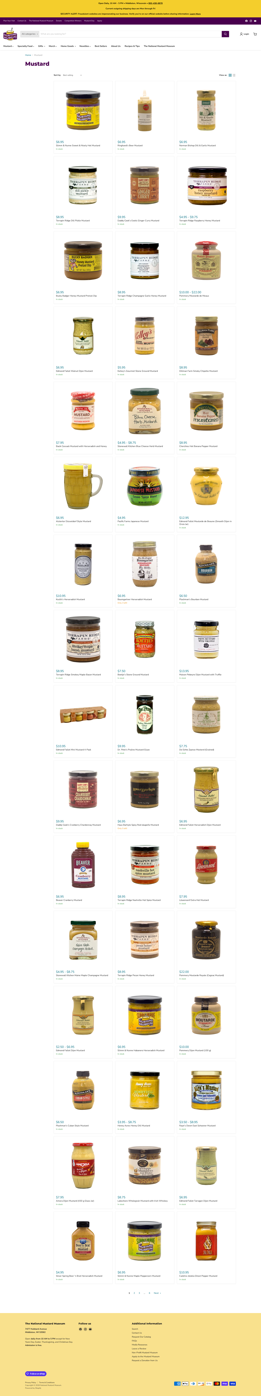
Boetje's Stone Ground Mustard (133, 674)
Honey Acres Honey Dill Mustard (134, 1125)
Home (28, 55)
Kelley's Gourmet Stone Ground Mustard (138, 371)
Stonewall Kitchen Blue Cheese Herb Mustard (140, 446)
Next (156, 1293)
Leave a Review (139, 1348)
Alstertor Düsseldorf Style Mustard (73, 521)
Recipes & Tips (132, 46)
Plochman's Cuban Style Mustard (72, 1125)
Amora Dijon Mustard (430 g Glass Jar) (75, 1200)
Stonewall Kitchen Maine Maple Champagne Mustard (82, 975)
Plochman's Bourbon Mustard (193, 599)
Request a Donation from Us (145, 1360)
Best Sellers (101, 46)
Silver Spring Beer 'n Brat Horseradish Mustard (79, 1275)
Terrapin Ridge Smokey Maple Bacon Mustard (78, 674)
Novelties (85, 46)
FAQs (134, 1340)
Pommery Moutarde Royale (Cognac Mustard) (201, 975)
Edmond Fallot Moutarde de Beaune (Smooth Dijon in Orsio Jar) (205, 523)
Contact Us (22, 21)
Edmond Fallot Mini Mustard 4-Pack (73, 749)
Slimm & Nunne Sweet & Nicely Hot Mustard (78, 145)
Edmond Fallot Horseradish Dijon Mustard (199, 824)
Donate (59, 21)
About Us (116, 46)
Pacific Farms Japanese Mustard (133, 521)
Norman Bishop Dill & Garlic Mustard (197, 145)
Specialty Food (25, 46)
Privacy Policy (30, 1382)
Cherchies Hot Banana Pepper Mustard (198, 446)
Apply (99, 21)
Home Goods (67, 46)
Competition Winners (73, 21)
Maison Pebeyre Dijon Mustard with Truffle (200, 674)
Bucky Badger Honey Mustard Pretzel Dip (76, 295)
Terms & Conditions (47, 1382)
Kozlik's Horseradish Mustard (70, 599)
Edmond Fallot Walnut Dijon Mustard (74, 371)
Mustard (7, 46)
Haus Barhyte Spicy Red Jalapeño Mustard (138, 824)
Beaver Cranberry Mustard (69, 900)
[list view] (234, 75)
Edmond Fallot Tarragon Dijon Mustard (198, 1200)
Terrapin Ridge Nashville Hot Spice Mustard (139, 900)
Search (135, 1329)
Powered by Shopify (33, 1388)
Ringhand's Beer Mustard (130, 145)
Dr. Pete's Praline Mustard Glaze (134, 749)
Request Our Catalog (141, 1336)
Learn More (195, 13)
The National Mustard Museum (41, 21)
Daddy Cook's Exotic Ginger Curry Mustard (138, 220)
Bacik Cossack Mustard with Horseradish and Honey (81, 446)
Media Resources (139, 1344)
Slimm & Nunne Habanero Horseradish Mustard (141, 1050)
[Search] (225, 34)
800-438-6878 (155, 3)
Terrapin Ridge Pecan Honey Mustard (136, 975)
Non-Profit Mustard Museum (145, 1352)
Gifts (41, 46)
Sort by (57, 75)
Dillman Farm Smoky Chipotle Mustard (198, 371)
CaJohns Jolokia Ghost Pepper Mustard (198, 1275)
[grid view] (230, 75)
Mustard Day (89, 21)
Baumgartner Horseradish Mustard (135, 599)
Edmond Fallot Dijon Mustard (70, 1050)
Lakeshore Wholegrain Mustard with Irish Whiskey (143, 1200)
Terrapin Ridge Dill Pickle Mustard (73, 220)
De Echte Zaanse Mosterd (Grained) (196, 749)
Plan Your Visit (9, 21)
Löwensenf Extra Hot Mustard (194, 900)
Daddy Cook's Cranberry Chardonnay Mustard (78, 824)
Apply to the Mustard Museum (146, 1356)
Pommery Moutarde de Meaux (194, 295)
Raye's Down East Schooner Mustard (197, 1125)
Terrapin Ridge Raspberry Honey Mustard (199, 220)
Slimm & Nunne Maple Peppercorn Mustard (139, 1275)
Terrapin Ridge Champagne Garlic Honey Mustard (142, 295)
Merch (52, 46)
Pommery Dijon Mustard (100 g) (195, 1050)
